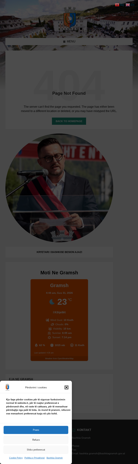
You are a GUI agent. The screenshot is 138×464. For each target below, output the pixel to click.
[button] (66, 387)
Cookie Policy (16, 458)
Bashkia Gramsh (55, 458)
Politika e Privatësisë (34, 458)
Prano (36, 430)
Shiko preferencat (36, 449)
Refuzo (36, 439)
